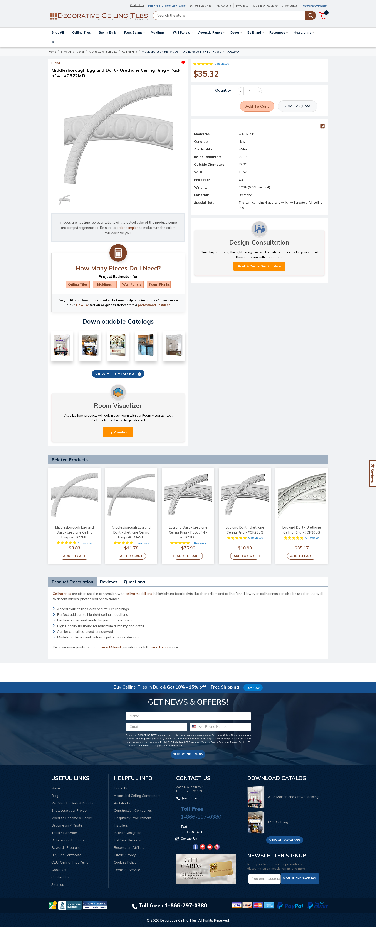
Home (56, 788)
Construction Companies (133, 810)
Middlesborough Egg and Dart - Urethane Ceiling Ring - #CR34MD (131, 532)
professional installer (154, 305)
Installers (121, 825)
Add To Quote (297, 106)
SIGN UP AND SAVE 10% (299, 878)
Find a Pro (121, 788)
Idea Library (303, 32)
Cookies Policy (125, 862)
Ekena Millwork (110, 647)
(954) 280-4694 (203, 5)
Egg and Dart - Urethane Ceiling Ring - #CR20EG (301, 529)
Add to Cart (74, 556)
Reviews (108, 581)
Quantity (223, 90)
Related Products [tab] (70, 459)
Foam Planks (159, 284)
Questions (134, 581)
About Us (58, 869)
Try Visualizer (118, 432)
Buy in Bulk (108, 32)
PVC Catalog (278, 822)
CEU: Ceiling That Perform (71, 862)
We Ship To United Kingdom (73, 803)
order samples (127, 227)
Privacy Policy (217, 742)
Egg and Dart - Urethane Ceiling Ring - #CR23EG (244, 529)
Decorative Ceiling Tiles (178, 920)
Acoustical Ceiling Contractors (137, 795)
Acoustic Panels (210, 32)
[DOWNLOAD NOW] (70, 905)
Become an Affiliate (66, 825)
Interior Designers (127, 832)
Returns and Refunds (67, 840)
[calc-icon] (118, 253)
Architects (122, 803)
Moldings (158, 32)
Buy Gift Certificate (66, 855)
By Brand (254, 32)
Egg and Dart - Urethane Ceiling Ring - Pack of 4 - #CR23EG (188, 532)
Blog (55, 42)
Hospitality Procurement (132, 818)
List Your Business (128, 840)
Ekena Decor (158, 647)
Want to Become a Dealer (71, 818)
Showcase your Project (69, 810)
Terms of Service (237, 742)
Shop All (58, 32)
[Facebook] (322, 126)
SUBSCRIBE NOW (188, 754)
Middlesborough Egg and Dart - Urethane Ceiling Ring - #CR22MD (74, 532)
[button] (151, 61)
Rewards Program (314, 5)
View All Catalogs (115, 373)
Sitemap (57, 884)
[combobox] (196, 727)
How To (82, 305)
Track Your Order (64, 832)
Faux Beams (133, 32)
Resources (277, 32)
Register (272, 5)
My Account (224, 5)
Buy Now (253, 687)
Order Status (289, 5)
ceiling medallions (138, 593)
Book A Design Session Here (259, 266)
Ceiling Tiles (82, 32)
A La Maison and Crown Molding (293, 796)
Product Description (72, 581)
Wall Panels (182, 32)
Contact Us (60, 877)
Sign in (257, 5)
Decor (235, 32)
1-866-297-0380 (174, 5)
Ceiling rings (62, 593)
